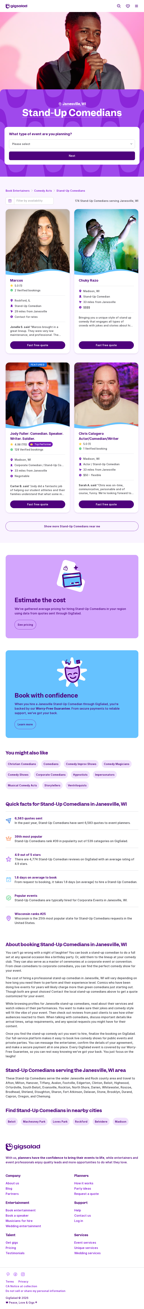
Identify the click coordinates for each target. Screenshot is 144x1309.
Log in (78, 1221)
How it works (83, 1183)
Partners (12, 1194)
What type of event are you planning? (40, 134)
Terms (10, 1281)
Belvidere (101, 1121)
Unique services (86, 1248)
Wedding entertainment (23, 1226)
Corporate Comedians (51, 774)
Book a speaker (17, 1215)
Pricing (11, 1248)
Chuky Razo (88, 280)
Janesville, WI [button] (74, 104)
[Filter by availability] (33, 200)
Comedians (51, 764)
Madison (120, 1121)
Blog (9, 1188)
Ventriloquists (77, 785)
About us (12, 1183)
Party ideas (82, 1188)
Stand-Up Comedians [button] (72, 113)
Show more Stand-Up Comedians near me (72, 526)
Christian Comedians (22, 764)
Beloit (12, 1121)
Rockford (81, 1121)
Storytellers (52, 785)
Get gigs (12, 1242)
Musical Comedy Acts (22, 785)
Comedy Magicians (116, 764)
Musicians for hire (19, 1221)
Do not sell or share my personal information (35, 1290)
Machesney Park (34, 1121)
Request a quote (86, 1194)
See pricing (25, 624)
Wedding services (87, 1253)
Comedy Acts (43, 190)
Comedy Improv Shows (81, 764)
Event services (85, 1242)
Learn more (25, 724)
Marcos (16, 280)
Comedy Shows (18, 774)
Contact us (82, 1215)
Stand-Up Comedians (70, 190)
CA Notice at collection (21, 1286)
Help (77, 1210)
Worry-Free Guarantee (53, 708)
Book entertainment (21, 1210)
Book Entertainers (18, 190)
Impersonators (105, 774)
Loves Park (60, 1121)
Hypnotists (80, 774)
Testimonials (15, 1253)
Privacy (23, 1281)
